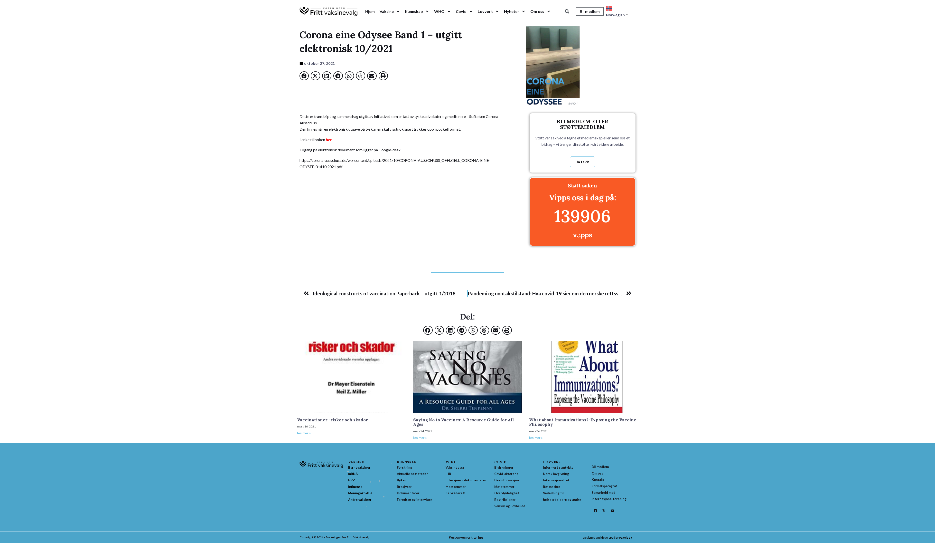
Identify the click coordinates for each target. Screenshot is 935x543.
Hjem (370, 11)
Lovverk (485, 11)
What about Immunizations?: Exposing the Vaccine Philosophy (582, 422)
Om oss (537, 11)
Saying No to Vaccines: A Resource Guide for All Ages (463, 422)
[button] (567, 12)
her (329, 139)
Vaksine (387, 11)
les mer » (304, 433)
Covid (461, 11)
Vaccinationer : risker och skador (332, 420)
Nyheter (511, 11)
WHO (439, 11)
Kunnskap (414, 11)
